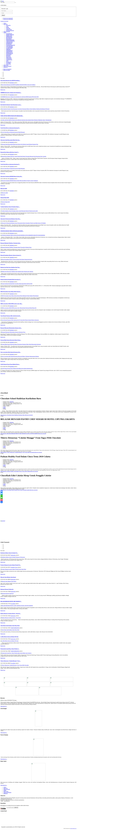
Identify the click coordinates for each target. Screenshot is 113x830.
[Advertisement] (9, 383)
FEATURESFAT (9, 46)
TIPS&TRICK (9, 58)
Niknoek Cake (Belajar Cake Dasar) (8, 577)
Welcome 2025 (4, 188)
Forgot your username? (8, 19)
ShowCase (8, 56)
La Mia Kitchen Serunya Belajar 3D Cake (9, 636)
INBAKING (8, 49)
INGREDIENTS (9, 50)
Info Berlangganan (10, 30)
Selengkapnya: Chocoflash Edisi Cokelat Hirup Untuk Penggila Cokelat (15, 489)
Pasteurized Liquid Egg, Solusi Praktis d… (10, 648)
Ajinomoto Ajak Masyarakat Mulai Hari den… (10, 140)
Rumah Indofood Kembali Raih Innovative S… (11, 279)
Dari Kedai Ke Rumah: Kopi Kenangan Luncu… (11, 104)
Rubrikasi (12, 401)
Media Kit (6, 67)
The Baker (8, 62)
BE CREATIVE (9, 37)
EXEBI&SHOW (9, 43)
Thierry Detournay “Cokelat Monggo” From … (11, 660)
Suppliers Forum (14, 567)
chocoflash (13, 603)
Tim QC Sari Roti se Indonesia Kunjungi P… (10, 127)
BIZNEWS (8, 55)
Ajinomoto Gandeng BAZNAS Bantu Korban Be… (11, 176)
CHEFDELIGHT (9, 42)
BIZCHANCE (9, 38)
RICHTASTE (8, 54)
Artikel (5, 32)
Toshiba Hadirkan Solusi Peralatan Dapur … (10, 206)
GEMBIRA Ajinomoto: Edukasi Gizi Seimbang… (11, 92)
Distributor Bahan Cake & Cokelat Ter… (9, 552)
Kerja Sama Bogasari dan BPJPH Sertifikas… (10, 80)
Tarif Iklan (8, 28)
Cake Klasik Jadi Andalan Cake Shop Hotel (10, 625)
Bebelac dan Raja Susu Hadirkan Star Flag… (10, 267)
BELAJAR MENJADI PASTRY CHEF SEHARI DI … (11, 601)
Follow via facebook (7, 69)
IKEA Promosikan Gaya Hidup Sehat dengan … (11, 291)
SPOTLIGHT (9, 57)
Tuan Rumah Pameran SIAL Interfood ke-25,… (11, 315)
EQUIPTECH (9, 44)
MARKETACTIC (9, 52)
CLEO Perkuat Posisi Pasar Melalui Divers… (10, 364)
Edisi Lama (6, 65)
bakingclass (13, 555)
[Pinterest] (38, 500)
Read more (3, 89)
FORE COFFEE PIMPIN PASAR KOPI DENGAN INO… (12, 115)
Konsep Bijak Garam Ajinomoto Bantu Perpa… (11, 340)
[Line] (38, 498)
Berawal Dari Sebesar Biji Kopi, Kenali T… (10, 152)
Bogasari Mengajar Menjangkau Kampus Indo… (11, 327)
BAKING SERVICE (10, 34)
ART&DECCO (9, 33)
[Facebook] (38, 491)
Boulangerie (8, 61)
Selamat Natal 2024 (5, 197)
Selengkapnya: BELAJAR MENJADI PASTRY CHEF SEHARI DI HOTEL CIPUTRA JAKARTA (19, 433)
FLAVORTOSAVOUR (10, 45)
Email (4, 407)
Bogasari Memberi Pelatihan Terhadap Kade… (11, 243)
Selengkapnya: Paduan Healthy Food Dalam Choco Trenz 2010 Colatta (15, 471)
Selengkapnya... (4, 706)
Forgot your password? (8, 18)
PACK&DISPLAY (9, 53)
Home (5, 23)
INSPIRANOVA (9, 51)
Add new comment (29, 415)
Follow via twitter (6, 70)
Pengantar (8, 25)
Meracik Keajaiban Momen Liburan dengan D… (11, 255)
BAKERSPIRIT (9, 36)
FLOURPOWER (9, 47)
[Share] (38, 502)
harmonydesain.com (73, 828)
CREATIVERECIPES (10, 40)
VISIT (7, 60)
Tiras (7, 26)
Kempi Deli (8, 64)
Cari (1, 2)
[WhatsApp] (38, 496)
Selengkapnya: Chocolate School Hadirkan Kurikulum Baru (13, 415)
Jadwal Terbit (9, 29)
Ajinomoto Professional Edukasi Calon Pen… (11, 218)
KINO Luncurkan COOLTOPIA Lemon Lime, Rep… (11, 303)
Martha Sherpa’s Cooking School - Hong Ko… (11, 613)
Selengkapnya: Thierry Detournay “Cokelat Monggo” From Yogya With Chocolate (17, 452)
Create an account (4, 21)
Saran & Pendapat (7, 66)
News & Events (7, 31)
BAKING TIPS (9, 35)
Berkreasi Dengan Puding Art (7, 589)
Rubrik (7, 27)
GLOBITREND (9, 48)
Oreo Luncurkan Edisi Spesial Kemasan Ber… (11, 352)
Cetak (4, 406)
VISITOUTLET (9, 59)
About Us (5, 24)
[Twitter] (38, 494)
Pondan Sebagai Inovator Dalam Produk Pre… (11, 565)
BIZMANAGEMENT (10, 39)
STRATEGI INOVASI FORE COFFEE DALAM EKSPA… (12, 230)
